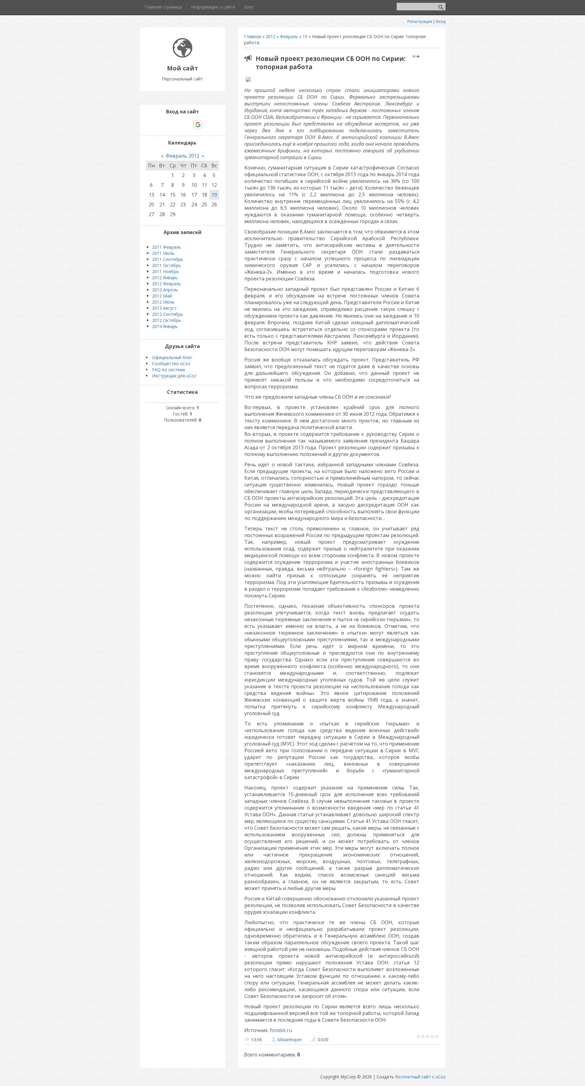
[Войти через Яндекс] (187, 124)
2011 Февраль (166, 247)
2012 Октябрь (166, 320)
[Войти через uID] (156, 124)
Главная (252, 36)
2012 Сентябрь (167, 314)
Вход (440, 21)
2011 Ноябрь (165, 271)
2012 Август (164, 308)
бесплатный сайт (413, 1077)
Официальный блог (172, 357)
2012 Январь (165, 277)
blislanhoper (290, 1039)
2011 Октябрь (166, 265)
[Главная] (182, 56)
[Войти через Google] (198, 125)
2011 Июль (163, 253)
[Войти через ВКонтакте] (166, 124)
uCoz (440, 1077)
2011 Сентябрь (167, 259)
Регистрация (419, 21)
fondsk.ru (281, 1030)
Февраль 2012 (182, 155)
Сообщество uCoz (171, 363)
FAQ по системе (168, 369)
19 (305, 36)
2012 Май (162, 296)
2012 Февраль (166, 284)
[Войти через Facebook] (177, 124)
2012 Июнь (163, 302)
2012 (270, 36)
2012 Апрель (165, 290)
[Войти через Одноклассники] (208, 124)
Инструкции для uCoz (174, 376)
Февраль (289, 36)
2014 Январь (165, 326)
